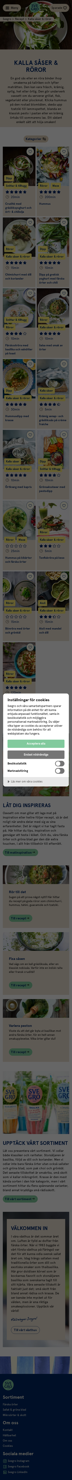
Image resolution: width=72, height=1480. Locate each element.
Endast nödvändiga (36, 754)
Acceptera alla (36, 743)
